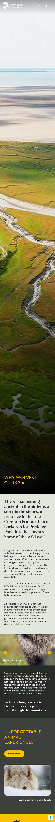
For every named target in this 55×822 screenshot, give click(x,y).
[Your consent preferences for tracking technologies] (50, 817)
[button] (51, 6)
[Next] (50, 652)
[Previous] (5, 652)
